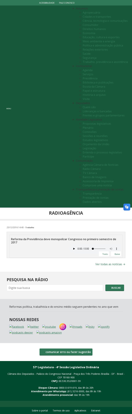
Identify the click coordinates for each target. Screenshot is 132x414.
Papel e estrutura (94, 91)
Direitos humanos (94, 29)
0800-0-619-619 (68, 387)
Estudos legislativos (95, 140)
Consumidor (90, 25)
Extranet (95, 410)
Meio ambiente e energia (99, 41)
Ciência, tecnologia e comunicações (105, 21)
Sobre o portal (40, 410)
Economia (89, 33)
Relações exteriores (95, 49)
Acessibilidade (46, 2)
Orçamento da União (96, 144)
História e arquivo (94, 95)
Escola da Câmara (94, 86)
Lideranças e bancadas (97, 111)
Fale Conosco (67, 2)
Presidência (90, 78)
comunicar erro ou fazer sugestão (68, 352)
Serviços (88, 74)
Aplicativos (80, 410)
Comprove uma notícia (97, 185)
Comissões (90, 132)
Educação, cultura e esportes (101, 37)
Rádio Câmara (92, 169)
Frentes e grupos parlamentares (104, 115)
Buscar (116, 287)
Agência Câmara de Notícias (100, 165)
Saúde (87, 54)
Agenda (87, 70)
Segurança (89, 58)
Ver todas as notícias (110, 264)
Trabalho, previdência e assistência (105, 62)
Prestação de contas (96, 198)
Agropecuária (91, 12)
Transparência (92, 193)
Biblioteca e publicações (98, 82)
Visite (86, 99)
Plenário (88, 128)
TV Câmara (90, 173)
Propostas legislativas (97, 123)
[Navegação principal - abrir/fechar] (8, 106)
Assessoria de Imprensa (98, 181)
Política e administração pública (103, 45)
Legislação (89, 148)
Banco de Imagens (94, 177)
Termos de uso (61, 410)
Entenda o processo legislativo (102, 152)
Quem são (89, 107)
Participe (88, 156)
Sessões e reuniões (95, 136)
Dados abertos (92, 202)
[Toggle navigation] (41, 106)
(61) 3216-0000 (75, 391)
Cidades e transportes (97, 17)
